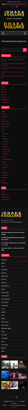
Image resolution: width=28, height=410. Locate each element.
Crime (4, 136)
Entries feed (4, 194)
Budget (3, 111)
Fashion (3, 119)
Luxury (3, 129)
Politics (4, 157)
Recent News (4, 175)
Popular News (4, 172)
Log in (2, 192)
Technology (4, 177)
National (5, 154)
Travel (2, 180)
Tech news (5, 164)
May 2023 (3, 97)
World (4, 169)
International (6, 151)
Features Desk (6, 149)
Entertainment (4, 116)
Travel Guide (4, 183)
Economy (5, 144)
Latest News (4, 126)
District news (6, 141)
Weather (5, 167)
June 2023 (3, 94)
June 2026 (3, 89)
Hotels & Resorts (5, 124)
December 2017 (5, 102)
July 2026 (3, 87)
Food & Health (5, 121)
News (2, 131)
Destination (4, 114)
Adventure (5, 134)
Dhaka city (5, 139)
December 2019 (5, 99)
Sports (4, 162)
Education (5, 146)
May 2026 (3, 92)
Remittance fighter (7, 159)
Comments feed (5, 197)
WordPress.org (5, 199)
